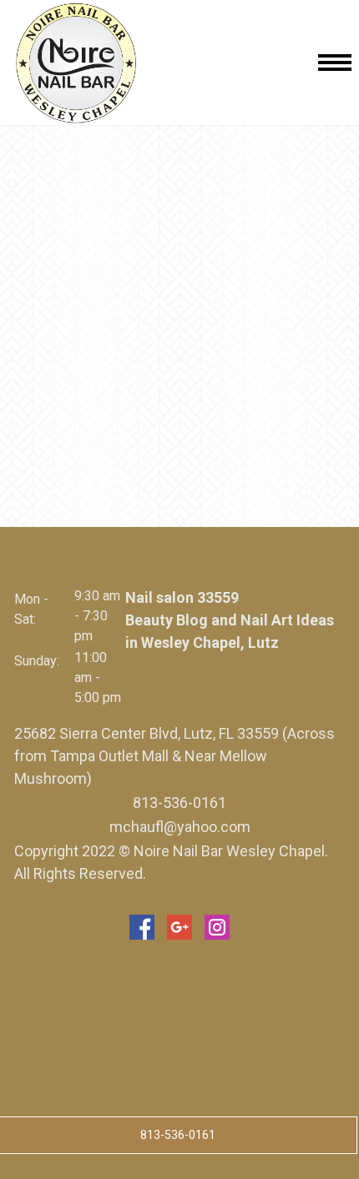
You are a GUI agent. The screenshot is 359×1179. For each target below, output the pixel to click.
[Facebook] (141, 927)
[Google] (179, 927)
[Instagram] (217, 927)
